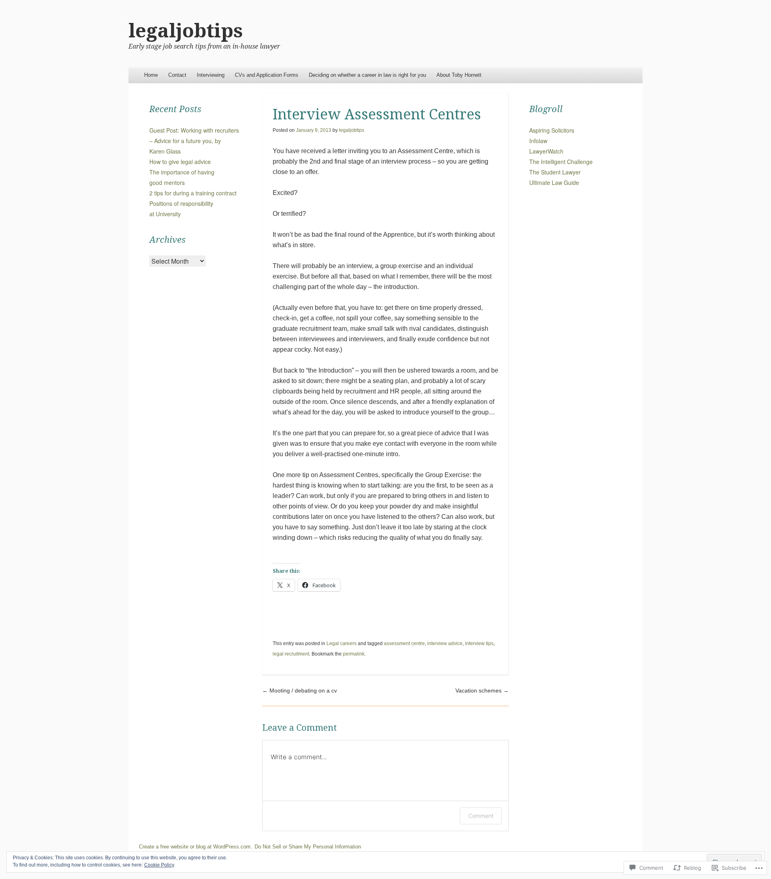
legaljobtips (185, 30)
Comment (481, 815)
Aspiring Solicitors (551, 130)
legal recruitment (291, 654)
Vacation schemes (482, 690)
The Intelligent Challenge (561, 162)
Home (151, 75)
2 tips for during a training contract (193, 193)
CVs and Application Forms (266, 75)
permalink (354, 654)
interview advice (445, 643)
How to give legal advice (180, 162)
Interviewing (210, 75)
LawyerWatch (546, 151)
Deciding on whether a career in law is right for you (367, 75)
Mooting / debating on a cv (299, 690)
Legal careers (341, 643)
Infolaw (538, 141)
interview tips (479, 643)
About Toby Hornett (458, 75)
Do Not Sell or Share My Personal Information (308, 847)
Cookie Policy (159, 865)
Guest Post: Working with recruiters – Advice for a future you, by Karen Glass (194, 140)
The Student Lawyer (555, 172)
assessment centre (404, 643)
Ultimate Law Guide (554, 182)
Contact (177, 75)
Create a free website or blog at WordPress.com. (195, 847)
